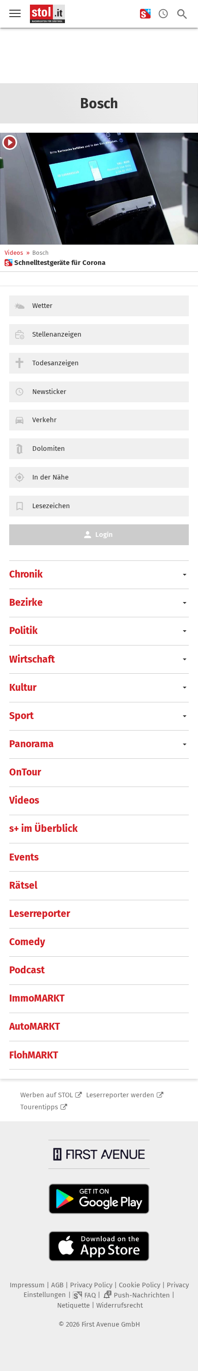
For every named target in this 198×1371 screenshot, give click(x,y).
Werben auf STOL (46, 1095)
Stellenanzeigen (57, 334)
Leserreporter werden (120, 1095)
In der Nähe (50, 477)
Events (24, 857)
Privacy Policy (91, 1285)
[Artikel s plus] (99, 189)
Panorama (31, 744)
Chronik (26, 574)
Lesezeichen (51, 506)
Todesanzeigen (55, 363)
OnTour (25, 772)
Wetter (42, 305)
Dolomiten (48, 448)
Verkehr (44, 420)
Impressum (27, 1285)
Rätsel (23, 885)
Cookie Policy (139, 1285)
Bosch (40, 252)
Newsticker (49, 391)
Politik (23, 631)
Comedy (27, 942)
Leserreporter (39, 914)
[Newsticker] (163, 14)
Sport (21, 716)
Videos (14, 252)
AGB (57, 1285)
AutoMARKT (34, 1027)
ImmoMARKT (36, 998)
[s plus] (145, 14)
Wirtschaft (32, 659)
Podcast (27, 970)
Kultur (22, 688)
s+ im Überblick (43, 829)
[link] (55, 262)
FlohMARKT (33, 1055)
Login (104, 534)
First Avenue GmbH (111, 1324)
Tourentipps (39, 1107)
